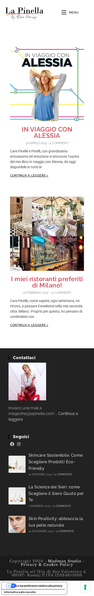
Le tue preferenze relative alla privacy (39, 585)
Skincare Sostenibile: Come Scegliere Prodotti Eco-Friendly (55, 462)
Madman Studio (64, 561)
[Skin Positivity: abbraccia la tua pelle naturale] (17, 524)
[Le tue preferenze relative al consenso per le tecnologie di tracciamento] (85, 587)
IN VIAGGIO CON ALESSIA (47, 132)
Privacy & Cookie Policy (47, 564)
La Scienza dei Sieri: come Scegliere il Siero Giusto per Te (56, 493)
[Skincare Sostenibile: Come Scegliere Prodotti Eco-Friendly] (17, 464)
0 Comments (63, 474)
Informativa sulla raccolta (20, 591)
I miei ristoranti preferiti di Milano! (47, 282)
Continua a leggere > (29, 175)
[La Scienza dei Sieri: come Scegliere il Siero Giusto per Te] (17, 495)
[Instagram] (19, 444)
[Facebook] (12, 444)
